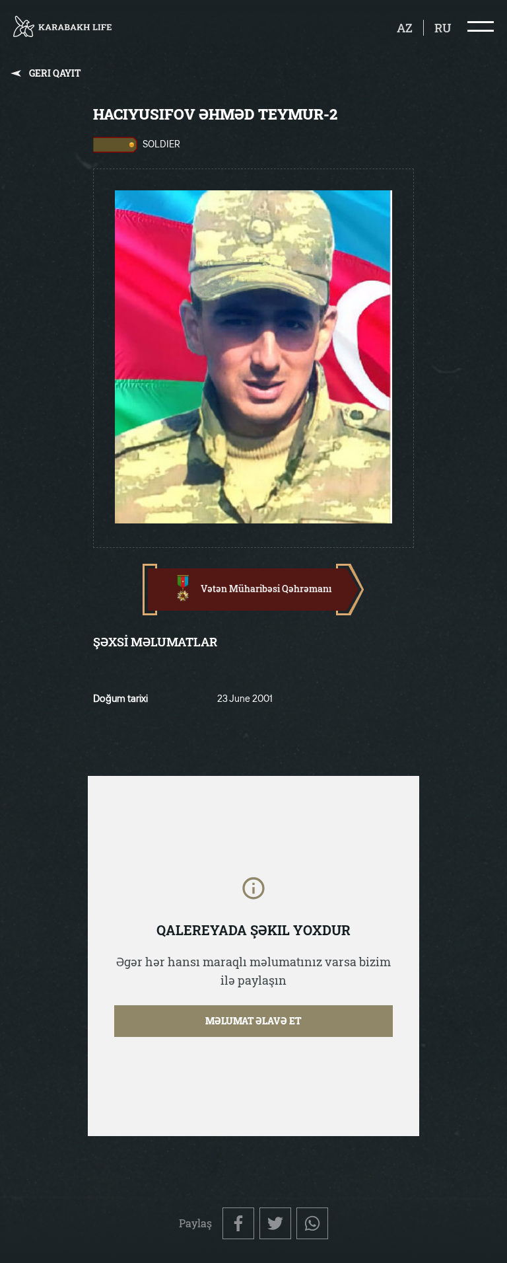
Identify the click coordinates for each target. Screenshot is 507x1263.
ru (443, 28)
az (405, 28)
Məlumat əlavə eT (253, 1020)
